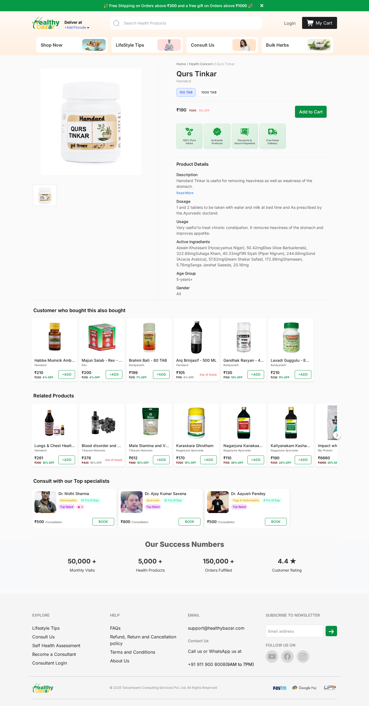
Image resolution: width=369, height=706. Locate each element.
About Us (119, 660)
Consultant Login (49, 663)
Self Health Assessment (56, 645)
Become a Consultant (54, 654)
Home (181, 64)
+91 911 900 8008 (206, 664)
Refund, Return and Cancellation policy (143, 640)
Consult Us (43, 636)
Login (290, 23)
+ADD (67, 374)
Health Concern (201, 64)
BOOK (103, 522)
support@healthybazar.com (216, 628)
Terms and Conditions (132, 652)
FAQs (115, 628)
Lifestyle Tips (46, 628)
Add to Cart (311, 111)
